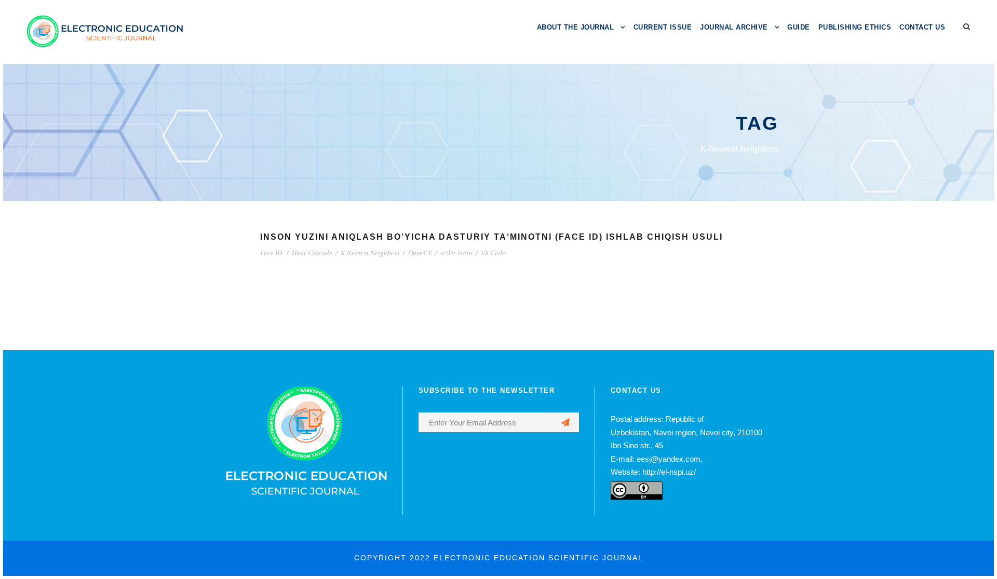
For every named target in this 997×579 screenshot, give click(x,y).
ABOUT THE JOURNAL (575, 27)
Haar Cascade (312, 252)
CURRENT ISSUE (663, 27)
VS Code (493, 252)
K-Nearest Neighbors (370, 252)
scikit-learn (456, 252)
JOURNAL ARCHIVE (734, 27)
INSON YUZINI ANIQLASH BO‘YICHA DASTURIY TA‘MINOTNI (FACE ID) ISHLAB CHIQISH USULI (491, 236)
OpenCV (420, 252)
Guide (798, 27)
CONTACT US (922, 27)
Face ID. (272, 252)
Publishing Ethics (855, 27)
